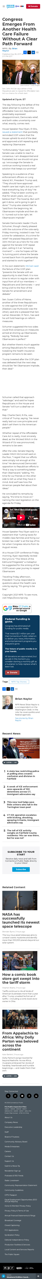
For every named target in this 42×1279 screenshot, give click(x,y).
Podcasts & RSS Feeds (14, 1176)
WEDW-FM (8, 1111)
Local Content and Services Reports (19, 1250)
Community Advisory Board (16, 1142)
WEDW (18, 1109)
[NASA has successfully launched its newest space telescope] (19, 900)
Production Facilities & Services (17, 1245)
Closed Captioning (12, 1225)
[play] (3, 1276)
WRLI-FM (28, 1111)
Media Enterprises (12, 1147)
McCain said (32, 266)
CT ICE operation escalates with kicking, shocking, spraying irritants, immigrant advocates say (23, 819)
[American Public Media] (29, 1268)
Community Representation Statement (21, 1185)
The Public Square (12, 1254)
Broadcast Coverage (13, 1220)
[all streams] (39, 1276)
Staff (7, 1132)
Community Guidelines (14, 1190)
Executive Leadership (13, 1127)
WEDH (7, 1109)
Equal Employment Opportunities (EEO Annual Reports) (21, 1201)
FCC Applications (11, 1230)
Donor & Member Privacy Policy (18, 1206)
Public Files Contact (11, 1113)
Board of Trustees (12, 1137)
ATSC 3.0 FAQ (24, 1113)
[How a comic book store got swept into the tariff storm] (19, 960)
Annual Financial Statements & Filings (20, 1216)
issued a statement (12, 132)
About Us (8, 1118)
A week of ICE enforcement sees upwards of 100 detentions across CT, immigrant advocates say (22, 791)
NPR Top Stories (19, 682)
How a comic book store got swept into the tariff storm (20, 978)
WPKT (21, 1111)
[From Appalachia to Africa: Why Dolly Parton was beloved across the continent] (19, 1019)
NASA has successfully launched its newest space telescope (21, 920)
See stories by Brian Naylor (24, 719)
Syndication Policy (12, 1235)
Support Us (9, 1161)
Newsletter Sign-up (13, 1171)
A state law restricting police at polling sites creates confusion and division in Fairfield (23, 775)
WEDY (24, 1109)
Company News (11, 1122)
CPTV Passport (11, 1195)
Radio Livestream (12, 1181)
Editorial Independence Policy (17, 1240)
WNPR (16, 1111)
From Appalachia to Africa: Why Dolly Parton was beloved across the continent (20, 1041)
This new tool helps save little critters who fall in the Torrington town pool (22, 804)
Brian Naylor (23, 698)
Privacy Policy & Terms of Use (17, 1211)
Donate (34, 6)
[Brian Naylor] (7, 702)
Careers (8, 1151)
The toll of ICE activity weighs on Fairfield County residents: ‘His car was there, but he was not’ (23, 834)
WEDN (12, 1109)
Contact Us (9, 1156)
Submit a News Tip (12, 1166)
